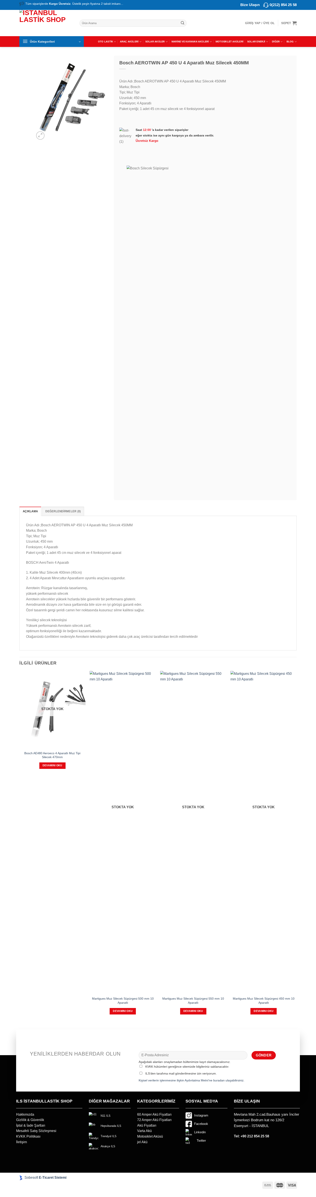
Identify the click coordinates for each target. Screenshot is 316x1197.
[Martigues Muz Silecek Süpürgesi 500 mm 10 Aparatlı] (123, 832)
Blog (290, 41)
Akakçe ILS (108, 1146)
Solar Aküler (155, 41)
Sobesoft (31, 1177)
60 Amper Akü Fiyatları (154, 1114)
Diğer (276, 41)
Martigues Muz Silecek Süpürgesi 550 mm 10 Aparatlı (193, 1000)
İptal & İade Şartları (30, 1125)
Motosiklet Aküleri (229, 41)
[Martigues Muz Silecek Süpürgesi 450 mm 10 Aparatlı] (263, 832)
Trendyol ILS (109, 1136)
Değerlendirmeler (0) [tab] (63, 511)
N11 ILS (105, 1115)
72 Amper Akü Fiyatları (154, 1120)
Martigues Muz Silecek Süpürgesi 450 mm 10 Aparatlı (264, 1000)
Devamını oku (52, 765)
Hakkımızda (25, 1114)
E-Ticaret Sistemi (53, 1177)
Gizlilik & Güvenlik (30, 1120)
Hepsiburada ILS (111, 1125)
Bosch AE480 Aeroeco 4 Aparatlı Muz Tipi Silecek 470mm (52, 755)
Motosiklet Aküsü (150, 1136)
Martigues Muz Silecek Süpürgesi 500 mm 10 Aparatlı (123, 1000)
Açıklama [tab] (30, 511)
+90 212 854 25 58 (255, 1136)
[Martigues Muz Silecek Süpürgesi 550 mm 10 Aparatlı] (193, 832)
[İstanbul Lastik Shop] (46, 22)
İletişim (21, 1142)
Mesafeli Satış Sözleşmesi (36, 1131)
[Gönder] (182, 23)
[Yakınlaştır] (40, 135)
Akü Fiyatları (146, 1125)
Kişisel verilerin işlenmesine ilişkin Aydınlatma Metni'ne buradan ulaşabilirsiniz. (191, 1080)
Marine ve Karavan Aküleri (190, 41)
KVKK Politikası (28, 1136)
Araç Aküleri (129, 41)
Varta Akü (144, 1131)
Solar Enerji (256, 41)
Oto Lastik (105, 41)
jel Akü (142, 1142)
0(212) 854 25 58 (283, 5)
